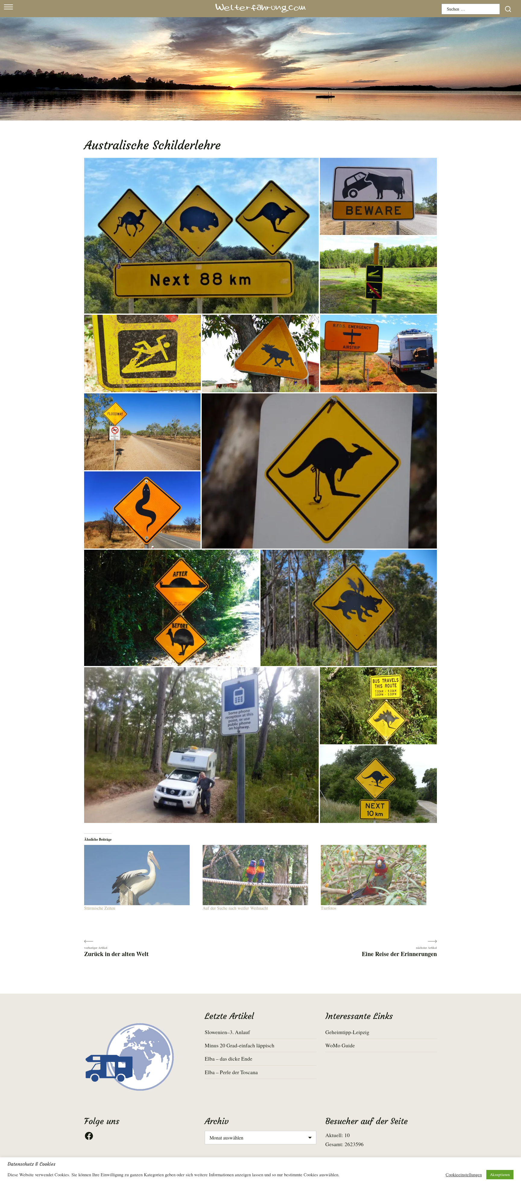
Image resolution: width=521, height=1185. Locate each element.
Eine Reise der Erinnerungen (399, 953)
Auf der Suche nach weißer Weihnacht (235, 908)
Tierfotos (328, 908)
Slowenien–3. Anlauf (227, 1032)
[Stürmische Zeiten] (140, 875)
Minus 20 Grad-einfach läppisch (239, 1045)
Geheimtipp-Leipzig (347, 1032)
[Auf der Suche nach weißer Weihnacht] (259, 875)
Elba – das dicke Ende (228, 1058)
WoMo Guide (340, 1045)
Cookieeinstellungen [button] (464, 1174)
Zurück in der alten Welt (116, 953)
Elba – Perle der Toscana (231, 1072)
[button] (201, 236)
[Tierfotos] (377, 875)
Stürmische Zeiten (99, 908)
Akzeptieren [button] (500, 1174)
